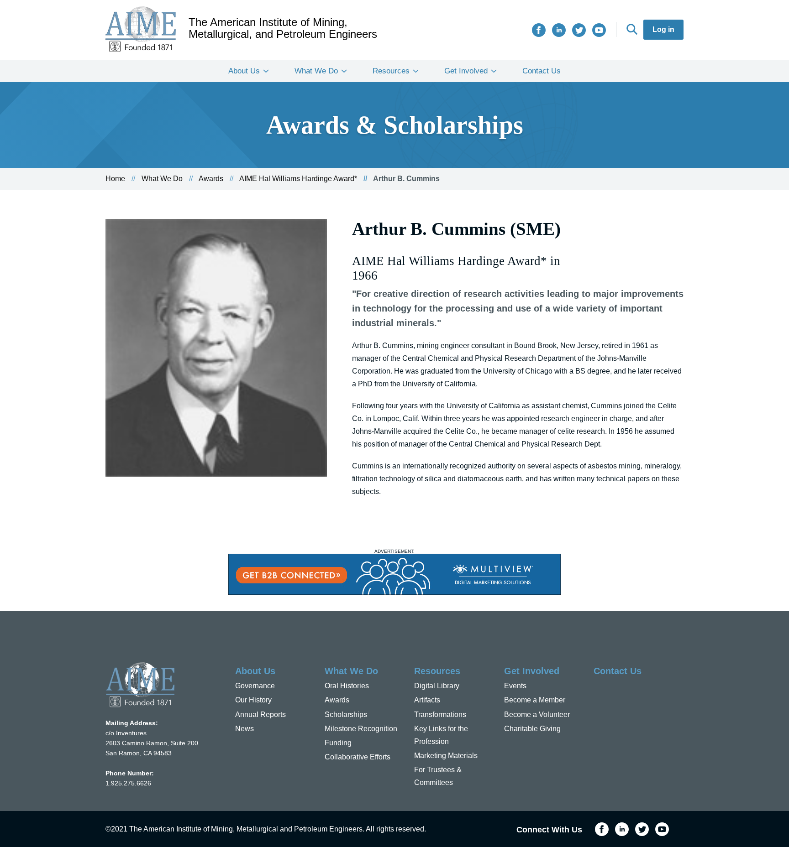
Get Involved (466, 71)
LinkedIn (559, 30)
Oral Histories (347, 686)
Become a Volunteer (537, 714)
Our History (253, 700)
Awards (211, 178)
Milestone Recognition (361, 729)
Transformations (440, 714)
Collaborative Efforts (357, 757)
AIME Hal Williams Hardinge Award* (298, 178)
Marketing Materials (446, 755)
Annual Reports (260, 714)
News (244, 729)
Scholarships (346, 714)
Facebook (539, 30)
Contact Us (541, 71)
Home (115, 178)
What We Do (316, 71)
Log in (663, 29)
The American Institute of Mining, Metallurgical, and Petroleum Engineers (283, 28)
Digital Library (436, 686)
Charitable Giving (532, 729)
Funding (338, 743)
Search (631, 29)
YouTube (599, 30)
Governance (255, 686)
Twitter (579, 30)
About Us (244, 71)
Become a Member (534, 700)
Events (515, 686)
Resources (391, 71)
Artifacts (427, 700)
